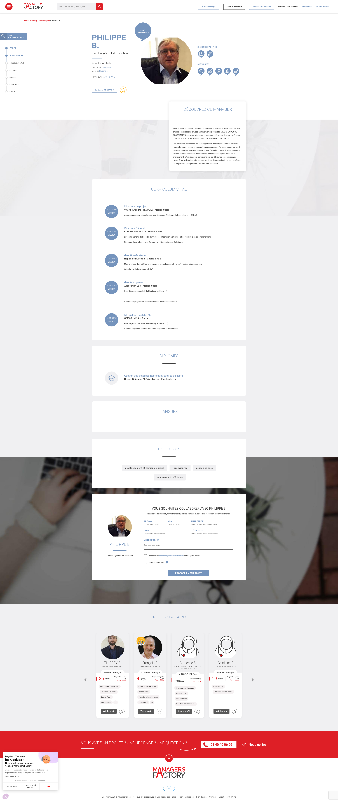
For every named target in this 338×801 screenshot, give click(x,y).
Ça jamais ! (12, 786)
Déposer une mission (288, 6)
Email (147, 531)
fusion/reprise (180, 468)
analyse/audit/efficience (170, 477)
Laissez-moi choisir (30, 786)
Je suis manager (208, 7)
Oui (48, 786)
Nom (170, 521)
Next (253, 681)
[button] (5, 796)
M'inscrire (307, 6)
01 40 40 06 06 (221, 745)
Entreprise (197, 521)
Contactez (104, 90)
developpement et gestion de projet (144, 468)
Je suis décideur (234, 7)
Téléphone (197, 531)
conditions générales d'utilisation (171, 556)
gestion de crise (204, 468)
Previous (85, 681)
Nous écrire (257, 745)
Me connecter (322, 6)
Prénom (148, 521)
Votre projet (151, 540)
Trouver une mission (261, 7)
